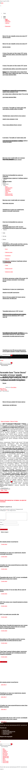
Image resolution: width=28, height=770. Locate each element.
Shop (4, 758)
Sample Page (6, 756)
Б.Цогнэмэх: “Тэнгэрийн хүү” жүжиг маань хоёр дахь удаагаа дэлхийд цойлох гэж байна (14, 108)
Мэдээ (5, 229)
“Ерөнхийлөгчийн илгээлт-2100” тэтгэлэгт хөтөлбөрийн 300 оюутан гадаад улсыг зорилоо (14, 227)
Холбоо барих (6, 734)
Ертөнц (4, 182)
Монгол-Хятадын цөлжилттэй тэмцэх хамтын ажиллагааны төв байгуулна (14, 297)
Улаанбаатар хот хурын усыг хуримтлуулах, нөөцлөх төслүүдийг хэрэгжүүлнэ (13, 210)
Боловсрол (8, 189)
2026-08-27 (4, 684)
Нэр (1, 522)
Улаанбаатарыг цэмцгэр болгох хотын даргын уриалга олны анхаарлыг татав (14, 91)
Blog (4, 749)
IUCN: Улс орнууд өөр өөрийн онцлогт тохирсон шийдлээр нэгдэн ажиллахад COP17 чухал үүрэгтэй (14, 316)
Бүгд (6, 19)
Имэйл (1, 524)
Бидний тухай (6, 730)
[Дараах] (1, 658)
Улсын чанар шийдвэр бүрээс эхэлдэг (12, 125)
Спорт (6, 192)
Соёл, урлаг (8, 191)
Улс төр (4, 181)
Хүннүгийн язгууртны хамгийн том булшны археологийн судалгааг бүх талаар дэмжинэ (14, 333)
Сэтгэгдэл (3, 520)
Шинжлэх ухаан (9, 195)
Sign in (4, 760)
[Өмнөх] (0, 658)
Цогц (4, 185)
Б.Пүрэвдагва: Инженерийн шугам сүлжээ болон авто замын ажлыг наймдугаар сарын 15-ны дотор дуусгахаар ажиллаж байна (15, 73)
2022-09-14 (2, 388)
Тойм (4, 180)
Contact (4, 750)
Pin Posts (5, 755)
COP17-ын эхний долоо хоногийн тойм (9, 614)
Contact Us (5, 751)
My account (5, 753)
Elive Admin (13, 387)
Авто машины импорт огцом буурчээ (9, 541)
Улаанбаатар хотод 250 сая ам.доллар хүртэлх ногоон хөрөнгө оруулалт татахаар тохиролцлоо (14, 350)
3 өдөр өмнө (4, 544)
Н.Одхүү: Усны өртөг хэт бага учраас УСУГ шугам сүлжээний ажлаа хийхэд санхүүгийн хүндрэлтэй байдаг (15, 55)
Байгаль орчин (8, 187)
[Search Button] (11, 355)
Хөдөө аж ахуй (8, 193)
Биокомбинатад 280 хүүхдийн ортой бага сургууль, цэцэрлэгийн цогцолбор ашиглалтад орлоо (15, 244)
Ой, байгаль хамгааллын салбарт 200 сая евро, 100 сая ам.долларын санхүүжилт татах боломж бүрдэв (15, 280)
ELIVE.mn (5, 752)
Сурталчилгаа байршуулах (9, 731)
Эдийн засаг (6, 242)
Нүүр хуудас (5, 761)
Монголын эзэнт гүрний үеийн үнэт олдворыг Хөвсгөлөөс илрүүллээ (14, 158)
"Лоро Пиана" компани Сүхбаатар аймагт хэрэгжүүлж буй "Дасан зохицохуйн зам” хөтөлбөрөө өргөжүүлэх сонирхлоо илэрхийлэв (13, 653)
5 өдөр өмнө (4, 606)
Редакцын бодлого (7, 732)
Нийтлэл (7, 20)
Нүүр (4, 13)
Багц (4, 17)
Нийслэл (7, 190)
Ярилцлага (7, 21)
